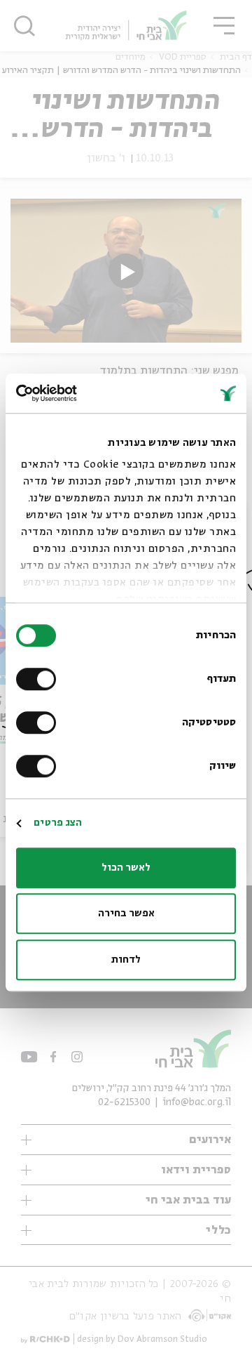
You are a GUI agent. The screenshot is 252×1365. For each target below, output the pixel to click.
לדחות (126, 960)
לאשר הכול (126, 868)
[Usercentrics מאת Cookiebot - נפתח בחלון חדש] (74, 393)
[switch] (39, 679)
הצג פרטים (58, 823)
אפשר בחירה (126, 913)
